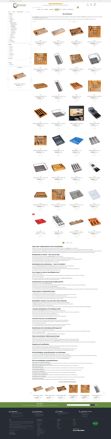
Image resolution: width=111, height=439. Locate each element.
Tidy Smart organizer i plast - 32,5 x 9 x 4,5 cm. (58, 96)
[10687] (93, 237)
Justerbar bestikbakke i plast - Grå (58, 150)
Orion (94, 176)
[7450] (75, 155)
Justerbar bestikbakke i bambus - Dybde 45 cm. (40, 69)
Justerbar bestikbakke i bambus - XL (61, 396)
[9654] (75, 101)
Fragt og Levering (39, 423)
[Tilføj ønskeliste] (21, 87)
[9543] (57, 128)
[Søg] (78, 7)
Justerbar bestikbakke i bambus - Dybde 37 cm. (76, 69)
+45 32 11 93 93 (12, 432)
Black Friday (38, 434)
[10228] (93, 101)
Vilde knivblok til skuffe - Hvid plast (94, 177)
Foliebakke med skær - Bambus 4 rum (38, 396)
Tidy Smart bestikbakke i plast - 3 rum (94, 150)
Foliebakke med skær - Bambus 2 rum (50, 396)
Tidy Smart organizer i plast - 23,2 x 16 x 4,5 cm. (40, 177)
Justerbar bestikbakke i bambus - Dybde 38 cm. (40, 150)
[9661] (57, 182)
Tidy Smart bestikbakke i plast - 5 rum (76, 177)
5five (58, 67)
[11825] (57, 237)
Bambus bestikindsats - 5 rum (76, 96)
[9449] (57, 101)
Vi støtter (38, 435)
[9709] (75, 237)
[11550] (93, 74)
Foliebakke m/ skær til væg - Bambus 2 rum (76, 123)
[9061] (93, 155)
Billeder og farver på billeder (40, 429)
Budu (94, 40)
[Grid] (33, 21)
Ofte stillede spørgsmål (84, 416)
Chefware (76, 67)
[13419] (75, 210)
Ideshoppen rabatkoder (40, 433)
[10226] (40, 155)
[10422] (57, 210)
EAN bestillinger (39, 430)
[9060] (75, 182)
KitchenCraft (76, 230)
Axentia (76, 149)
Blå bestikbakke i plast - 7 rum (76, 150)
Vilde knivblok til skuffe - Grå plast (94, 123)
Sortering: (69, 21)
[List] (35, 21)
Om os (38, 422)
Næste (68, 242)
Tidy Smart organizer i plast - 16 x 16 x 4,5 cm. (59, 123)
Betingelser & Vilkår (39, 424)
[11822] (93, 128)
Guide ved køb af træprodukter (41, 431)
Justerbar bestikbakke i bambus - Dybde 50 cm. (94, 96)
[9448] (57, 74)
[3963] (93, 210)
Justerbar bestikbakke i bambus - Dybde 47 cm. (73, 396)
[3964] (57, 155)
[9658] (40, 237)
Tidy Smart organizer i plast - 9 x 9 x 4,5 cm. (94, 69)
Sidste (71, 242)
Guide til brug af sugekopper (40, 432)
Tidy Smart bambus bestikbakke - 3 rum (41, 96)
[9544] (40, 182)
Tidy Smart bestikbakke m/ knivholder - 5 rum (58, 177)
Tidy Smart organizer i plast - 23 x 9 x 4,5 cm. (58, 69)
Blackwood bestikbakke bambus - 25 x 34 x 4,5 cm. (40, 123)
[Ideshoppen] (19, 5)
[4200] (40, 210)
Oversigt (38, 436)
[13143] (75, 74)
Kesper (41, 40)
